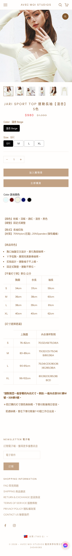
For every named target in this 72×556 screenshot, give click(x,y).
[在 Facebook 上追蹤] (5, 525)
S (8, 143)
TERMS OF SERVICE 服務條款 (20, 503)
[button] (5, 200)
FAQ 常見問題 (11, 485)
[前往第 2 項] (19, 91)
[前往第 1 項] (8, 91)
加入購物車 (36, 172)
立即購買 (36, 183)
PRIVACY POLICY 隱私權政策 (19, 508)
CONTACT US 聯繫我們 (16, 514)
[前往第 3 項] (31, 91)
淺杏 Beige (11, 128)
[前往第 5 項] (53, 91)
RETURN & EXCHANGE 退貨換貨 (21, 497)
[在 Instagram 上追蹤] (14, 525)
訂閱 (11, 466)
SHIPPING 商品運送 (14, 491)
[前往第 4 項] (42, 91)
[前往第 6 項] (64, 91)
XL (39, 143)
